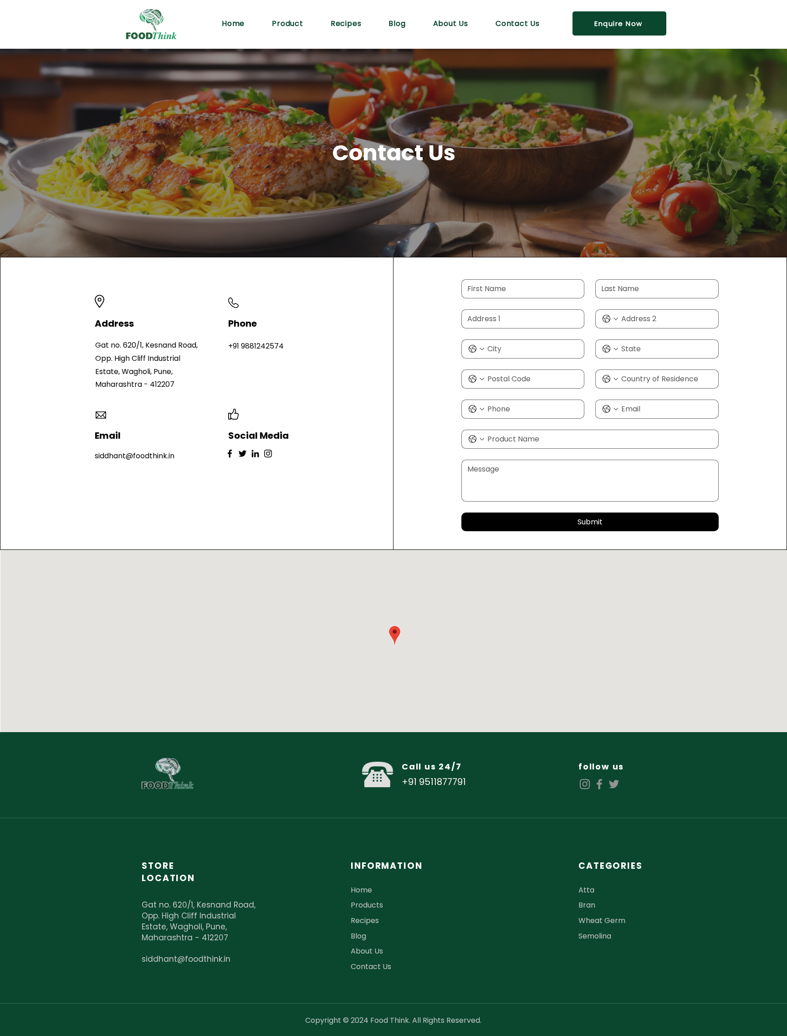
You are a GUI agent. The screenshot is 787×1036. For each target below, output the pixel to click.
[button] (619, 23)
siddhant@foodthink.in (186, 959)
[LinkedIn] (255, 453)
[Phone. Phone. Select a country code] (610, 318)
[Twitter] (242, 453)
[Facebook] (230, 453)
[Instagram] (268, 453)
